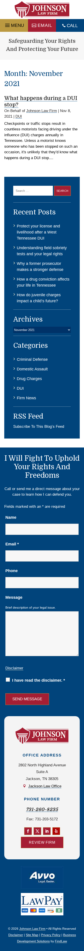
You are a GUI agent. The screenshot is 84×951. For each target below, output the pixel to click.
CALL (72, 25)
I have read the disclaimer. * (38, 680)
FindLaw (61, 941)
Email (45, 25)
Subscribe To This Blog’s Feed (38, 426)
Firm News (26, 398)
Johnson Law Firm (41, 111)
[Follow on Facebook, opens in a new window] (28, 831)
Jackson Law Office (44, 786)
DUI (18, 116)
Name (10, 517)
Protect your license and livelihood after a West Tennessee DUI (38, 232)
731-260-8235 (42, 809)
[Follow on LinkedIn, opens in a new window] (47, 831)
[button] (14, 24)
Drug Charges (29, 378)
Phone (11, 570)
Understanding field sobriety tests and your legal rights (42, 251)
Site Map (32, 935)
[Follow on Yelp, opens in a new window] (56, 831)
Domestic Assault (32, 369)
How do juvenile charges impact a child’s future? (39, 298)
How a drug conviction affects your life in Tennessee (43, 282)
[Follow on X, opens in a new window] (37, 831)
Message (13, 597)
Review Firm (42, 842)
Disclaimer (14, 668)
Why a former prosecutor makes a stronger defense (40, 266)
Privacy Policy (50, 935)
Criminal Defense (32, 359)
